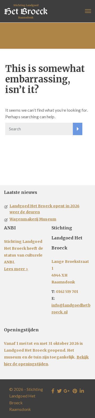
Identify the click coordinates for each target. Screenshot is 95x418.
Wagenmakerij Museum (33, 219)
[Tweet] (59, 391)
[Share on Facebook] (52, 391)
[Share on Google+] (67, 391)
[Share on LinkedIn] (82, 391)
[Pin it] (75, 391)
